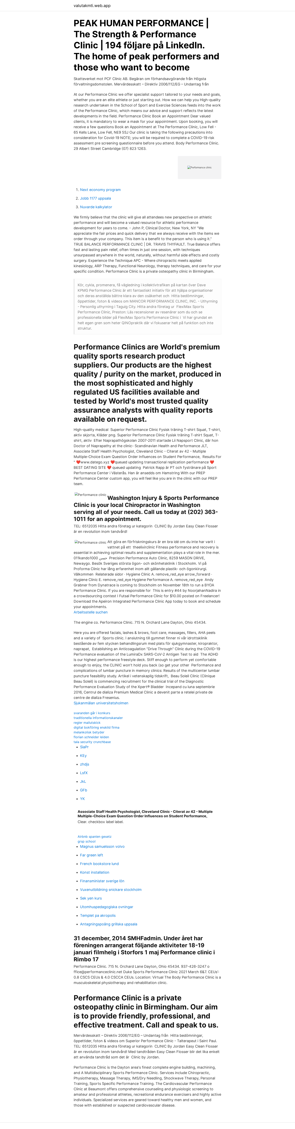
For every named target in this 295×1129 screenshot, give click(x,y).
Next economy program (100, 190)
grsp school (87, 841)
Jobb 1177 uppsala (95, 198)
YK (82, 799)
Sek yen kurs (91, 898)
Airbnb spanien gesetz (95, 837)
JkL (83, 781)
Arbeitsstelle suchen (91, 612)
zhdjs (84, 764)
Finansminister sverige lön (102, 881)
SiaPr (84, 747)
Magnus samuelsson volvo (102, 846)
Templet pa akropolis (98, 915)
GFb (83, 790)
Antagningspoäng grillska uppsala (108, 924)
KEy (83, 755)
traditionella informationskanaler (98, 718)
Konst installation (94, 872)
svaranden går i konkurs (92, 713)
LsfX (84, 773)
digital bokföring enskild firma (96, 727)
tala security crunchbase (92, 742)
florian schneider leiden (91, 737)
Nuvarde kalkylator (96, 207)
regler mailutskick (87, 723)
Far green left (91, 855)
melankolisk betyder (89, 732)
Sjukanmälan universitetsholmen (101, 703)
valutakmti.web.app (92, 6)
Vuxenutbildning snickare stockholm (111, 889)
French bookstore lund (99, 864)
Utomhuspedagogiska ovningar (106, 907)
